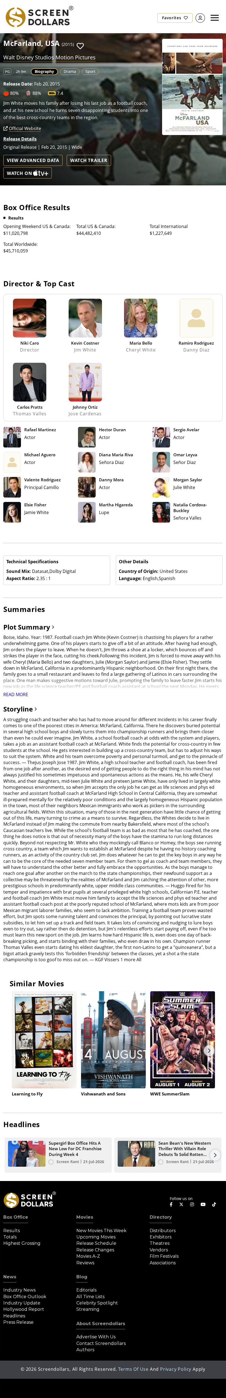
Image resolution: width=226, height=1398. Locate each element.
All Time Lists (90, 1296)
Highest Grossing (22, 1243)
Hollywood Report (23, 1309)
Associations (163, 1262)
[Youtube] (203, 1204)
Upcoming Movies (95, 1237)
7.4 (60, 93)
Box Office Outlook (24, 1296)
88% (37, 93)
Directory (161, 1217)
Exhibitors (160, 1237)
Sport (90, 71)
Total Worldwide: (20, 244)
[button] (80, 46)
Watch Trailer (88, 160)
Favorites (172, 17)
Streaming (87, 1309)
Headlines (14, 1316)
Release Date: (18, 84)
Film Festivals (164, 1256)
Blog (81, 1276)
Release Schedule (96, 1243)
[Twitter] (181, 1204)
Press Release (18, 1322)
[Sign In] (200, 18)
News (9, 1276)
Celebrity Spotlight (97, 1303)
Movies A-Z (88, 1256)
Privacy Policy (175, 1369)
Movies (84, 1217)
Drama (70, 71)
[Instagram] (192, 1204)
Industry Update (21, 1303)
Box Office (15, 1217)
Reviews (85, 1262)
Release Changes (95, 1250)
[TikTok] (214, 1204)
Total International (169, 226)
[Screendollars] (39, 16)
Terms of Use (133, 1369)
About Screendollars (100, 1323)
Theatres (160, 1243)
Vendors (159, 1250)
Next (209, 1050)
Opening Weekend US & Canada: (37, 226)
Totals (10, 1237)
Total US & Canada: (95, 226)
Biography (44, 71)
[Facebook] (171, 1204)
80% (14, 93)
